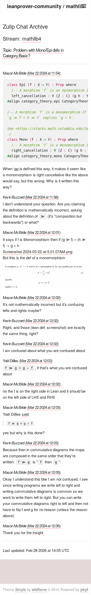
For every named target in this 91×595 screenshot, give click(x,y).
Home (45, 19)
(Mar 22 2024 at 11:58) (41, 197)
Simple (21, 589)
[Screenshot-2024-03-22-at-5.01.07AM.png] (45, 276)
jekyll (84, 589)
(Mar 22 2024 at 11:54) (43, 73)
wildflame (39, 589)
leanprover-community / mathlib (45, 6)
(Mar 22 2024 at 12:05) (43, 472)
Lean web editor (46, 38)
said (25, 414)
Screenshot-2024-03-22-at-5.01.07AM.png (37, 251)
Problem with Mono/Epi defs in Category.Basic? (33, 53)
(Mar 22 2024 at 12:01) (43, 232)
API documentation (45, 32)
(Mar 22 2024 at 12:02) (43, 297)
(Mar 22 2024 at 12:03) (43, 407)
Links (45, 45)
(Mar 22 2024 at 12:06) (43, 525)
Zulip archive (45, 26)
